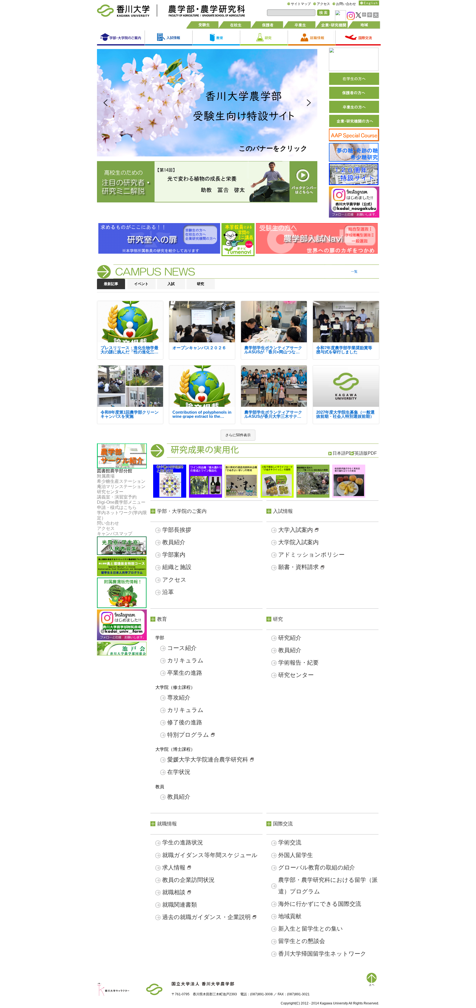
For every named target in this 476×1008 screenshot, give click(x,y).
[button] (207, 103)
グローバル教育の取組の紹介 (316, 867)
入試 (171, 284)
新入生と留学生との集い (310, 928)
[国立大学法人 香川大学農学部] (203, 985)
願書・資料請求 (298, 567)
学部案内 (173, 554)
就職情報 (167, 824)
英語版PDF (366, 453)
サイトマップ (301, 4)
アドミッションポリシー (311, 554)
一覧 (354, 271)
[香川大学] (154, 986)
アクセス (323, 4)
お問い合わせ (346, 4)
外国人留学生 (295, 855)
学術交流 (289, 842)
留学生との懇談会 (301, 941)
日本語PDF (343, 453)
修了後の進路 (184, 722)
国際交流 (283, 824)
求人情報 (173, 867)
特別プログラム (188, 734)
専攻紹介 (178, 697)
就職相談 (173, 892)
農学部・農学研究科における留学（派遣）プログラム (328, 886)
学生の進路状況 (182, 842)
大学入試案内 (295, 530)
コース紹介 (182, 648)
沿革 (168, 592)
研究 (200, 284)
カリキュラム (185, 660)
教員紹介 (173, 542)
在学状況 (178, 772)
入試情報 (283, 511)
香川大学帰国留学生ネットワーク (322, 953)
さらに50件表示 (238, 435)
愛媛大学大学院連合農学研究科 (207, 759)
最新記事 (111, 284)
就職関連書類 (179, 904)
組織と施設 (176, 567)
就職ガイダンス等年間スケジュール (210, 855)
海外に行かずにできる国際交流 (319, 904)
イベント (141, 284)
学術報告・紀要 (298, 662)
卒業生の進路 (184, 673)
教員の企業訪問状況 (188, 880)
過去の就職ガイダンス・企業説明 (206, 917)
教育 (162, 619)
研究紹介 (289, 638)
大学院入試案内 (298, 542)
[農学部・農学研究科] (201, 7)
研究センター (296, 675)
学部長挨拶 (176, 530)
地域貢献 (289, 916)
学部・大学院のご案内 (182, 511)
